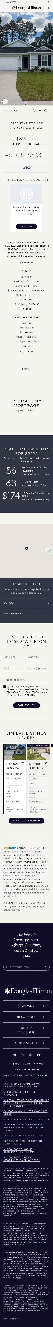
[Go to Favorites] (48, 2)
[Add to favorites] (22, 763)
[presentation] (26, 58)
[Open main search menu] (48, 8)
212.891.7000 (40, 1188)
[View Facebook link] (14, 1055)
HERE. (19, 1277)
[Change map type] (49, 551)
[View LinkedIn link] (38, 1055)
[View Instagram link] (30, 1055)
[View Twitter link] (22, 1055)
